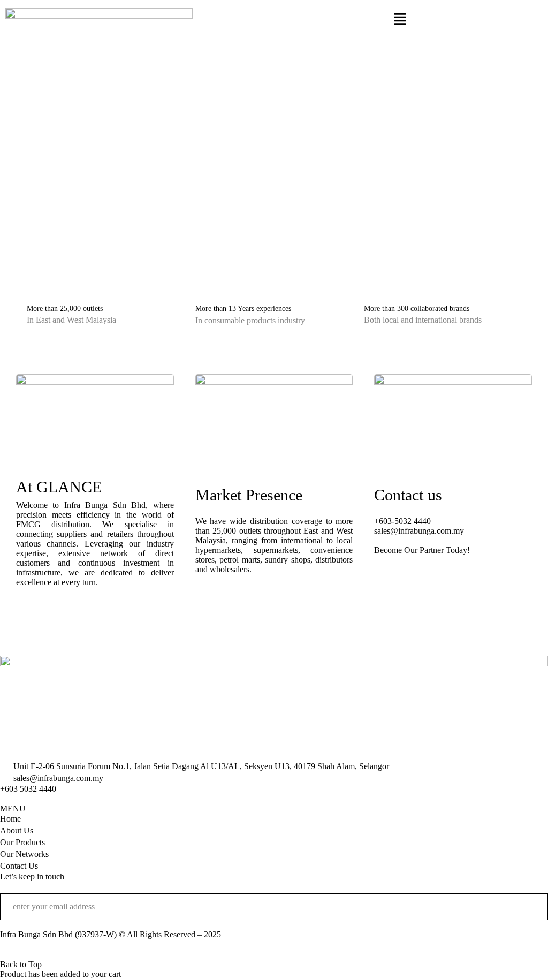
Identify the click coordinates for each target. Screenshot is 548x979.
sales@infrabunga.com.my (419, 530)
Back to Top (21, 964)
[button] (399, 20)
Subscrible (532, 906)
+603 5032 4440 (28, 788)
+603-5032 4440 (402, 521)
